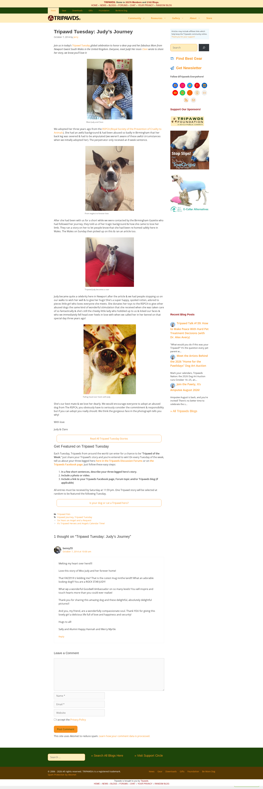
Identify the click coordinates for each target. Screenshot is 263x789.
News (53, 10)
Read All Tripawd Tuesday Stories (109, 438)
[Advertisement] (189, 262)
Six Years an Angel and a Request (74, 520)
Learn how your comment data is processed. (124, 736)
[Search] (204, 47)
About (193, 18)
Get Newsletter (189, 68)
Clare (145, 49)
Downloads (77, 10)
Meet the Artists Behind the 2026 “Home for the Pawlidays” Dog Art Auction (189, 360)
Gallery (176, 18)
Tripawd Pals (63, 514)
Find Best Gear (189, 58)
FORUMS (123, 5)
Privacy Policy (78, 719)
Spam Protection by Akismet (62, 774)
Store (209, 18)
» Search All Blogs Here (107, 755)
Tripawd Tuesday (81, 45)
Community (134, 18)
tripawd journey (65, 517)
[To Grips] (189, 168)
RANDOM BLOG (164, 5)
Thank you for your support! (183, 36)
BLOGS (112, 5)
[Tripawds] (65, 18)
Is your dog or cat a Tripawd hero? (109, 503)
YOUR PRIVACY (146, 5)
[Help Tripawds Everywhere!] (187, 125)
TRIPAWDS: (110, 2)
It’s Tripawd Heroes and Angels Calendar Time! (81, 523)
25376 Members (134, 2)
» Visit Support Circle (149, 755)
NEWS (103, 5)
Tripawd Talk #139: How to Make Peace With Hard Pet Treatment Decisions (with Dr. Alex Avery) (189, 330)
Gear (64, 10)
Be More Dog (121, 10)
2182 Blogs (152, 2)
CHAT (133, 5)
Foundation (104, 10)
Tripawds (144, 780)
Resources (156, 18)
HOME (94, 5)
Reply (61, 636)
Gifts (91, 10)
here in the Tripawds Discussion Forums (119, 460)
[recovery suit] (189, 211)
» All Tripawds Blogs (183, 411)
